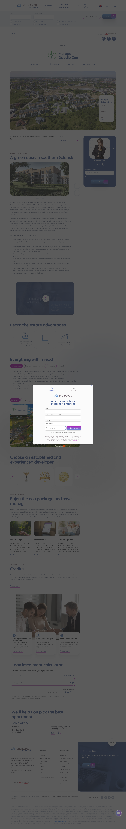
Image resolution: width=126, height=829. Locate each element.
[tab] (52, 389)
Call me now (74, 428)
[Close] (92, 386)
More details (74, 440)
